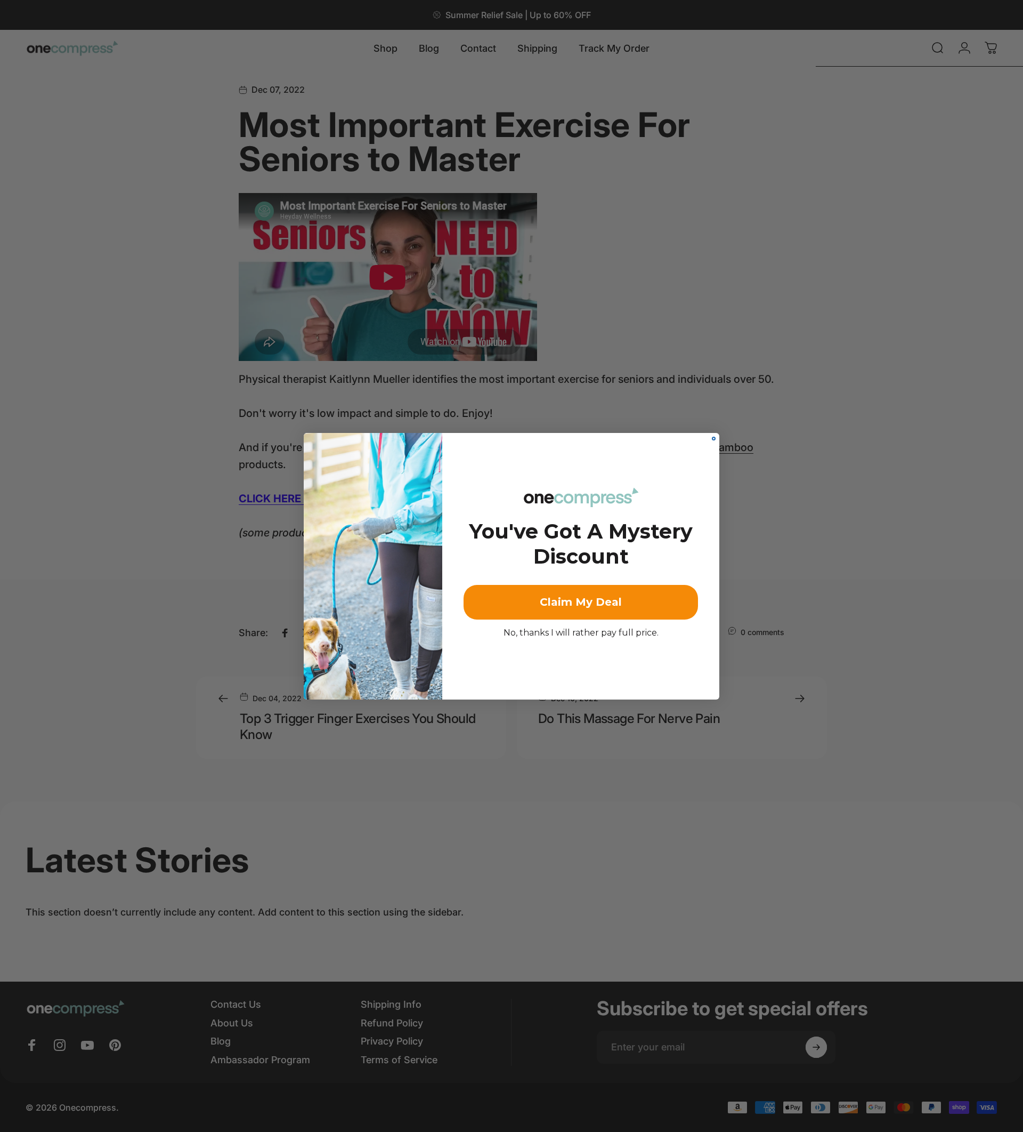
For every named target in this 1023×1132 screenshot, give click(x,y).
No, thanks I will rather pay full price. (581, 633)
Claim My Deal (581, 602)
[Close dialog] (713, 438)
